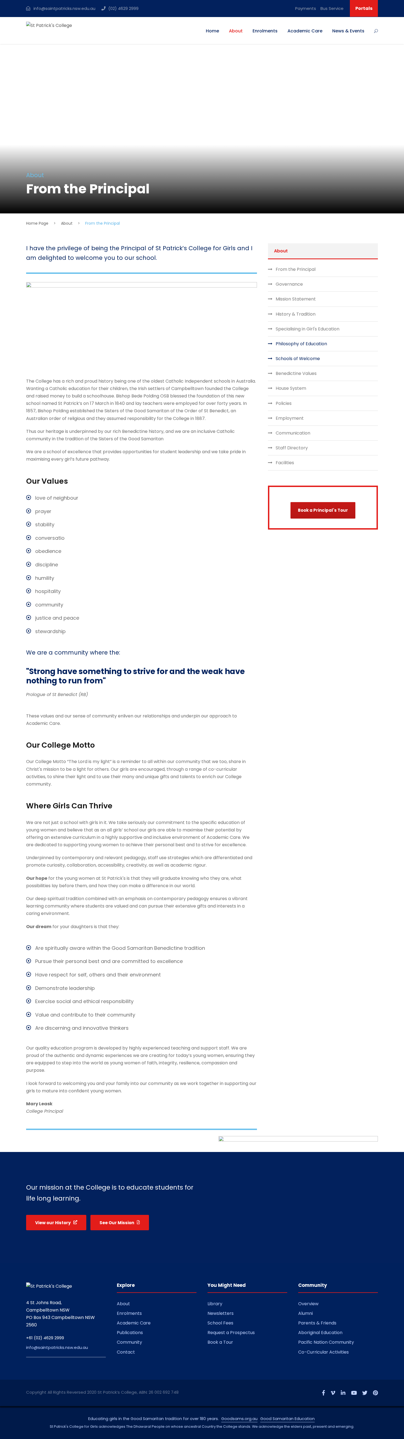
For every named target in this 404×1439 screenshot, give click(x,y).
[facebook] (323, 1393)
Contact (126, 1352)
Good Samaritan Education (287, 1418)
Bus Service (332, 8)
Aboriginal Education (320, 1332)
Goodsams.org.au (239, 1418)
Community (129, 1342)
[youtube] (354, 1393)
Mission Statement (296, 299)
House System (291, 388)
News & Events (348, 31)
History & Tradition (296, 314)
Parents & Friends (317, 1323)
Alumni (305, 1313)
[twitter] (364, 1393)
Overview (308, 1304)
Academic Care (304, 31)
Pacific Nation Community (326, 1342)
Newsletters (220, 1313)
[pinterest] (375, 1393)
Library (214, 1304)
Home (212, 31)
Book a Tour (220, 1342)
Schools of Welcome (298, 358)
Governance (289, 284)
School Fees (220, 1323)
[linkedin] (343, 1393)
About (236, 31)
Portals (363, 8)
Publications (130, 1332)
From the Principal (296, 269)
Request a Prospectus (231, 1332)
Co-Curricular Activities (323, 1352)
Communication (293, 433)
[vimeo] (333, 1393)
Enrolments (265, 31)
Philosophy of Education (301, 344)
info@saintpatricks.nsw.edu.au (57, 1347)
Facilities (285, 463)
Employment (290, 418)
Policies (284, 403)
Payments (305, 8)
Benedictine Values (296, 373)
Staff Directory (292, 448)
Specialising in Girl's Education (307, 329)
